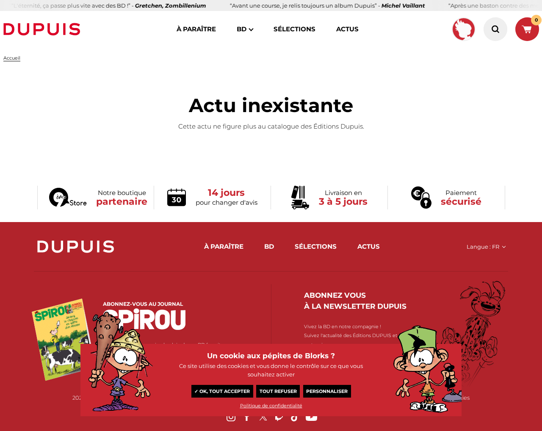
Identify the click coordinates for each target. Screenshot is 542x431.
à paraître (196, 29)
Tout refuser (278, 391)
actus (347, 29)
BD (241, 29)
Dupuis (43, 29)
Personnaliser (327, 391)
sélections (294, 29)
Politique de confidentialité (271, 406)
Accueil (11, 58)
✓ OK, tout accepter (222, 391)
